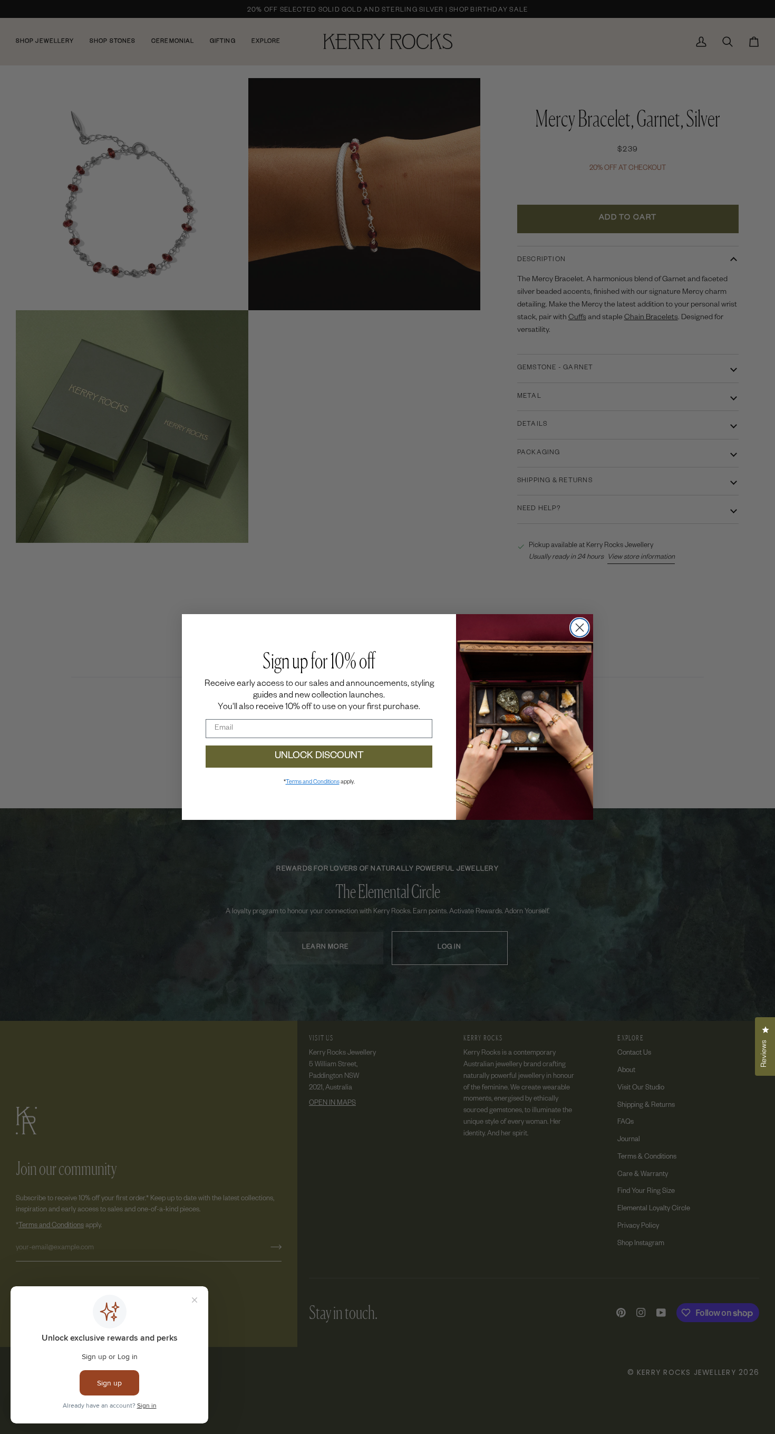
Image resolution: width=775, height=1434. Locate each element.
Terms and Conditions (313, 782)
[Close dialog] (579, 627)
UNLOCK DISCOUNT (319, 756)
